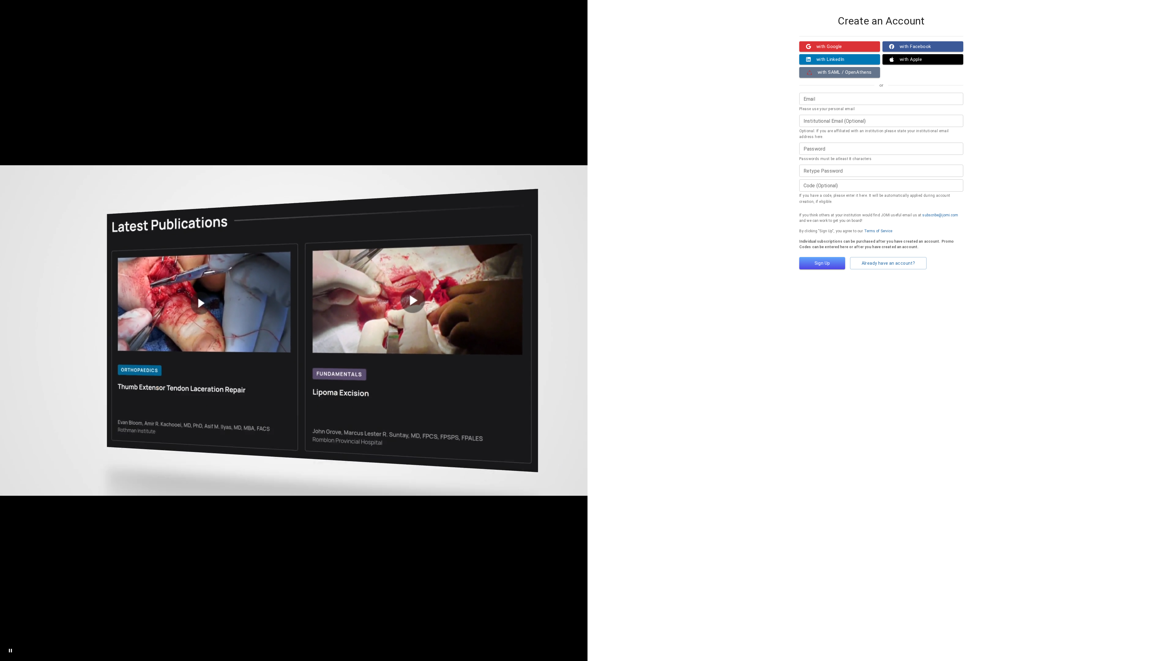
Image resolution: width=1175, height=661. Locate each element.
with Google (829, 46)
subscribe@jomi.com (940, 215)
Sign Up (822, 263)
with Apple (911, 59)
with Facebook (915, 46)
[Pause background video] (10, 650)
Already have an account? (888, 263)
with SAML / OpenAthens (844, 72)
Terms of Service (878, 231)
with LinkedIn (830, 59)
